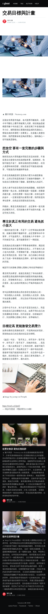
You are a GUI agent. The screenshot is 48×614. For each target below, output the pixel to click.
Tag (21, 3)
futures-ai (21, 603)
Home (15, 3)
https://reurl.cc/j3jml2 (11, 405)
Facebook (22, 606)
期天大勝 (10, 20)
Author (29, 3)
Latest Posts (12, 606)
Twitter (30, 606)
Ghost (37, 606)
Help (37, 3)
